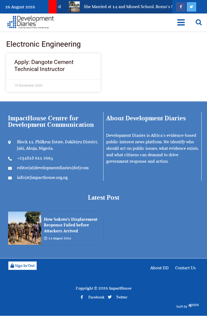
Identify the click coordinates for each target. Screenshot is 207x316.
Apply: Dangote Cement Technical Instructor (44, 65)
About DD (159, 268)
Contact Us (185, 268)
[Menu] (181, 22)
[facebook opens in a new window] (180, 7)
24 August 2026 (60, 238)
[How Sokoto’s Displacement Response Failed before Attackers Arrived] (24, 228)
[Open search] (199, 22)
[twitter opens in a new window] (191, 7)
